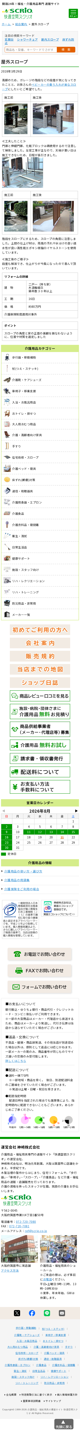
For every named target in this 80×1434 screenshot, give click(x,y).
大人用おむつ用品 (17, 1346)
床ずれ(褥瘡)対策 (28, 1358)
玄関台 (9, 39)
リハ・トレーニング (27, 1383)
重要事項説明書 (32, 1401)
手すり (69, 1346)
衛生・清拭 (20, 1370)
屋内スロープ (50, 39)
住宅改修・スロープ (26, 1353)
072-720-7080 (26, 1222)
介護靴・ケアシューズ (27, 1335)
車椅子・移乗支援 (55, 1335)
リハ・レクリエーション (54, 1376)
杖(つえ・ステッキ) (53, 1328)
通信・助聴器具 (53, 1358)
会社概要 (11, 1394)
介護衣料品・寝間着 (63, 1365)
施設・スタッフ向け (23, 1376)
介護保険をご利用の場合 (21, 889)
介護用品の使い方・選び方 (23, 871)
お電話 (47, 1279)
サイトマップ (53, 1401)
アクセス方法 (10, 1270)
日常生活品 (38, 1370)
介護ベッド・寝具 (54, 1353)
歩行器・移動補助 (26, 1327)
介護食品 (41, 1365)
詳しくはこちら (15, 1061)
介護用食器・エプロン (17, 1365)
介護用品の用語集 (17, 880)
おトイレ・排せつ (53, 1340)
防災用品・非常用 (54, 1383)
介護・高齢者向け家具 (46, 1346)
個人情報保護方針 (67, 1394)
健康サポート (58, 1370)
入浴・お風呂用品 (27, 1340)
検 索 (66, 49)
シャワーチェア (27, 39)
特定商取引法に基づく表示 (36, 1394)
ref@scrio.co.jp (36, 1231)
